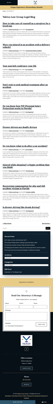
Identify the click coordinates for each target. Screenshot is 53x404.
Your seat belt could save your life (19, 66)
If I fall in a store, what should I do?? (16, 240)
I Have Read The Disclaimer (15, 326)
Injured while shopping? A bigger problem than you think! (26, 166)
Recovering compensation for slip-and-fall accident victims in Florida (24, 187)
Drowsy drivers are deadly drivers (20, 127)
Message (8, 310)
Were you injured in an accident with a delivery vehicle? (26, 45)
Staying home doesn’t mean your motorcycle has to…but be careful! (26, 247)
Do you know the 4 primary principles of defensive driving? (23, 250)
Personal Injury (30, 171)
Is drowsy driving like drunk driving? (21, 207)
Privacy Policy (22, 396)
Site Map (14, 396)
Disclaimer (8, 323)
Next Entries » (46, 223)
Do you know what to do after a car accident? (25, 146)
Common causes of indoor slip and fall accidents (20, 245)
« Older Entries (7, 223)
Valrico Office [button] (26, 368)
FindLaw (26, 398)
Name (7, 303)
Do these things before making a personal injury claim (21, 242)
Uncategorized (29, 29)
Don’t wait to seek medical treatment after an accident (25, 85)
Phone (35, 303)
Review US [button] (26, 384)
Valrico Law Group (13, 29)
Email (21, 303)
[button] (9, 2)
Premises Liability (30, 192)
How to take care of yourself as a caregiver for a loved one (26, 24)
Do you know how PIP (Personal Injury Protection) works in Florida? (22, 107)
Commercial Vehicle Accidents (34, 50)
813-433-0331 (26, 379)
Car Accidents (29, 69)
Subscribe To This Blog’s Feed (13, 272)
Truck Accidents (29, 131)
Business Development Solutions (36, 396)
